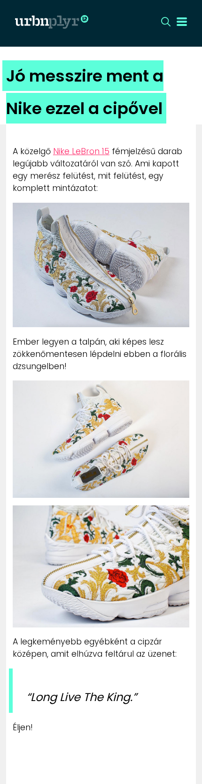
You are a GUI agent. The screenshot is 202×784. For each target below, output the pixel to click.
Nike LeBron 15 (81, 151)
